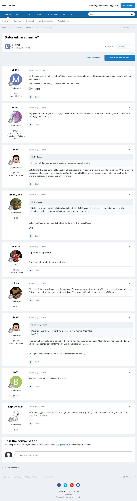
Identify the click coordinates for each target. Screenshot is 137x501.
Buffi (15, 372)
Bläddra (8, 14)
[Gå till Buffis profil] (16, 382)
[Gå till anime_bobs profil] (16, 204)
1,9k (17, 270)
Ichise (15, 283)
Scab (15, 149)
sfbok (31, 344)
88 (17, 430)
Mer (72, 14)
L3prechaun (15, 406)
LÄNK (31, 228)
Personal (30, 21)
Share (110, 46)
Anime (27, 48)
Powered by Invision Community (68, 497)
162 (16, 307)
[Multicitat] (31, 97)
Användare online (46, 21)
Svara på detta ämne (120, 58)
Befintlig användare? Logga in (103, 5)
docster (15, 246)
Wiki (29, 14)
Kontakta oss (73, 491)
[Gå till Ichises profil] (16, 293)
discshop (42, 344)
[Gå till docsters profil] (16, 256)
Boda (15, 107)
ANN (121, 170)
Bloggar (19, 14)
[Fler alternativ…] (130, 70)
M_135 (17, 45)
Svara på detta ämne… (29, 455)
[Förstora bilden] (34, 89)
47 (17, 93)
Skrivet (37, 70)
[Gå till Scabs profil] (16, 159)
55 (17, 218)
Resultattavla (63, 21)
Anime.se (8, 5)
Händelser (17, 21)
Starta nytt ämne (93, 58)
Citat (37, 97)
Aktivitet (39, 14)
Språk (61, 491)
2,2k (17, 131)
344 (17, 396)
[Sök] (132, 14)
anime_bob (15, 194)
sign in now (63, 444)
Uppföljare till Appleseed (40, 252)
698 (17, 173)
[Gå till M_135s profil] (8, 46)
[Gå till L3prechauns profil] (16, 416)
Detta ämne (120, 14)
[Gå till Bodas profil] (16, 117)
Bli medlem (127, 5)
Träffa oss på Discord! (56, 14)
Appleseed (74, 84)
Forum (5, 21)
